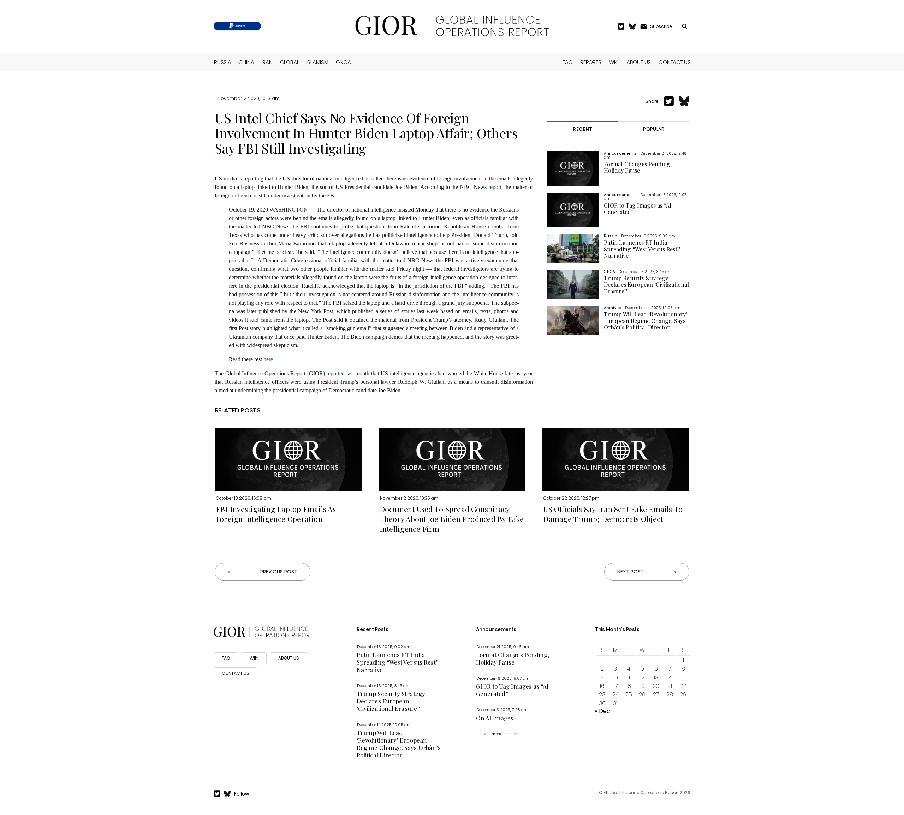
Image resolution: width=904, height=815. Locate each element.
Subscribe (661, 26)
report (494, 187)
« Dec (602, 711)
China (246, 62)
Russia (222, 62)
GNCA (343, 62)
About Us (638, 62)
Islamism (317, 62)
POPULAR (653, 129)
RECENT (582, 129)
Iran (267, 62)
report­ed (335, 373)
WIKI (254, 658)
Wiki (614, 62)
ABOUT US (288, 658)
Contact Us (675, 62)
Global (289, 62)
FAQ (567, 62)
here (268, 359)
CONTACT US (235, 673)
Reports (590, 62)
